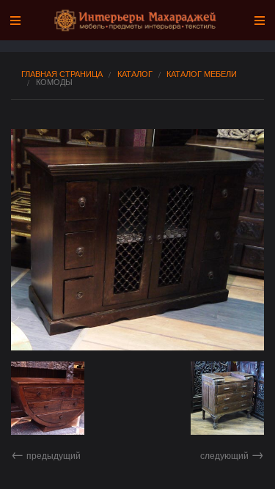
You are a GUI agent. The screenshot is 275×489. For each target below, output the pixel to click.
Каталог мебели (201, 74)
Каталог (135, 74)
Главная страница (62, 74)
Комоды (54, 82)
